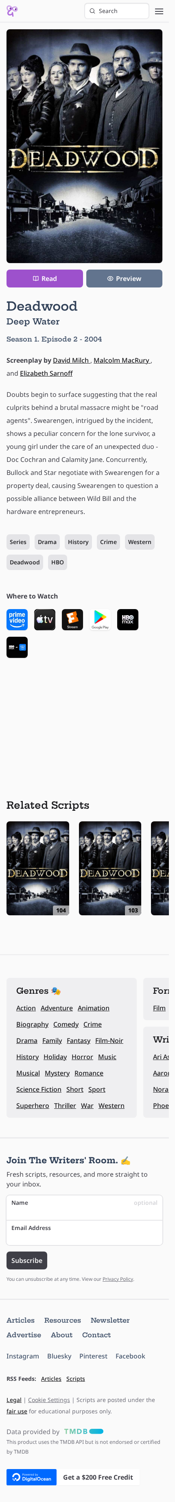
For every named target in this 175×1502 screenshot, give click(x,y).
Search (108, 11)
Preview (128, 278)
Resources (62, 1320)
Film (159, 1008)
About (61, 1335)
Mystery (57, 1073)
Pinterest (93, 1356)
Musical (28, 1073)
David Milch (71, 360)
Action (26, 1008)
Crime (108, 542)
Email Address (31, 1228)
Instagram (23, 1356)
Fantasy (78, 1040)
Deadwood (25, 562)
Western (139, 542)
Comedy (66, 1024)
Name (84, 1202)
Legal (14, 1400)
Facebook (130, 1356)
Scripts (75, 1378)
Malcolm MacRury (122, 360)
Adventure (57, 1008)
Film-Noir (109, 1040)
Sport (96, 1089)
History (78, 542)
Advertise (24, 1335)
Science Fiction (38, 1089)
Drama (47, 542)
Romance (88, 1073)
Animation (93, 1008)
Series (18, 542)
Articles (21, 1320)
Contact (96, 1335)
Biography (32, 1024)
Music (107, 1056)
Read (49, 278)
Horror (82, 1056)
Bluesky (59, 1356)
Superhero (32, 1105)
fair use (17, 1411)
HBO (57, 562)
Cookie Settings (49, 1400)
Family (52, 1040)
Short (74, 1089)
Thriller (65, 1105)
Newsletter (110, 1320)
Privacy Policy (118, 1279)
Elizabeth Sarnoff (46, 373)
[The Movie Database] (82, 1431)
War (87, 1105)
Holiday (55, 1056)
